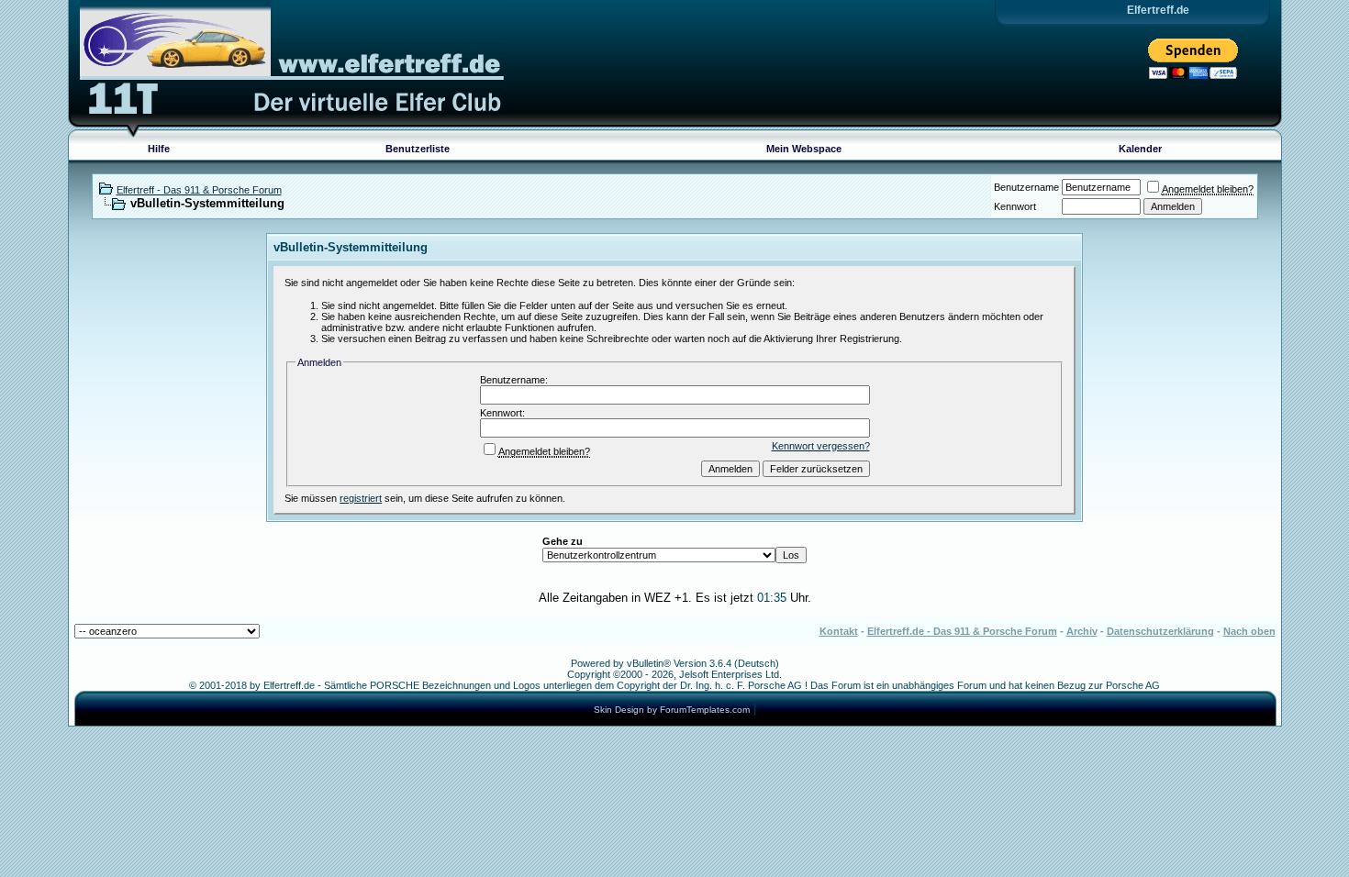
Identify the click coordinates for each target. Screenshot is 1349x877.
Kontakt (838, 631)
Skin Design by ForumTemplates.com (672, 710)
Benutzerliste (417, 148)
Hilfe (159, 148)
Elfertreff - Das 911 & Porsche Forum (199, 189)
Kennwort (1015, 206)
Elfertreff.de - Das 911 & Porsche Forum (962, 631)
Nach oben (1249, 631)
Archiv (1082, 631)
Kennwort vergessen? (821, 445)
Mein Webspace (804, 148)
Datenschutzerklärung (1160, 631)
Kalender (1140, 148)
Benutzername (1026, 187)
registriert (361, 498)
